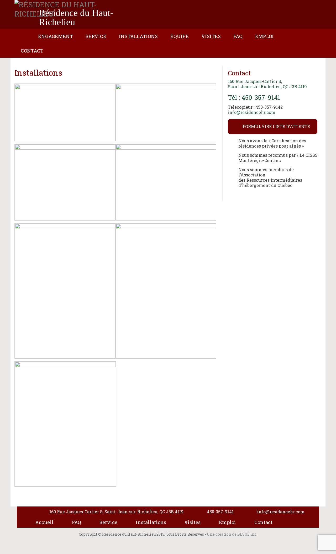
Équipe (179, 36)
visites (193, 522)
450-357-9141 (220, 511)
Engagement (55, 36)
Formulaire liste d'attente (276, 126)
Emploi (264, 36)
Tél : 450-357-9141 (254, 97)
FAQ (238, 36)
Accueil (25, 39)
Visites (211, 36)
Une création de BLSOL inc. (232, 534)
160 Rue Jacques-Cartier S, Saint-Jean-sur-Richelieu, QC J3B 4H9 (267, 84)
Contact (32, 51)
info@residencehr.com (251, 112)
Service (96, 36)
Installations (138, 36)
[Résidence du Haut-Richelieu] (69, 9)
